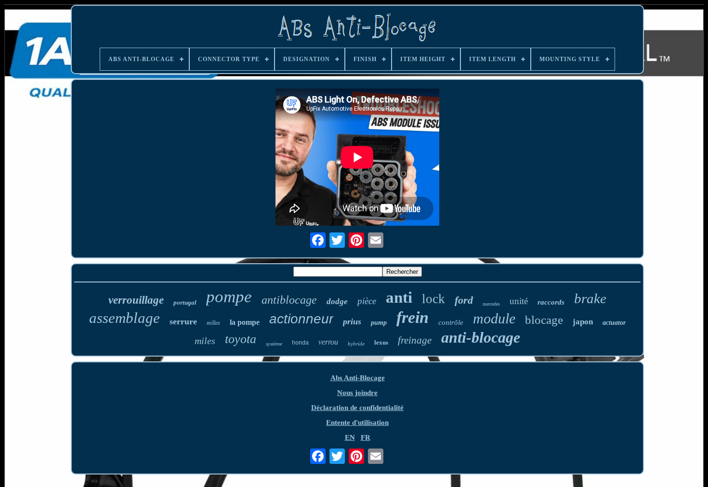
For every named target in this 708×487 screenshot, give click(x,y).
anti (399, 297)
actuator (614, 322)
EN (350, 437)
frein (412, 317)
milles (213, 323)
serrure (183, 321)
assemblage (124, 317)
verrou (328, 342)
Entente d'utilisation (357, 422)
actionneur (301, 318)
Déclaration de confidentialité (357, 407)
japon (583, 321)
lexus (381, 342)
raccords (551, 302)
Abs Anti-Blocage (357, 378)
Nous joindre (357, 393)
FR (365, 437)
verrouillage (136, 300)
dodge (337, 301)
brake (590, 298)
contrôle (450, 322)
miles (205, 340)
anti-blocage (480, 337)
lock (433, 299)
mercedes (491, 304)
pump (379, 322)
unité (519, 301)
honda (300, 343)
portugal (185, 302)
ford (464, 300)
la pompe (245, 322)
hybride (356, 343)
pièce (366, 301)
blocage (544, 319)
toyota (240, 339)
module (494, 318)
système (274, 343)
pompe (229, 296)
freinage (415, 340)
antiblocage (289, 300)
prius (352, 321)
